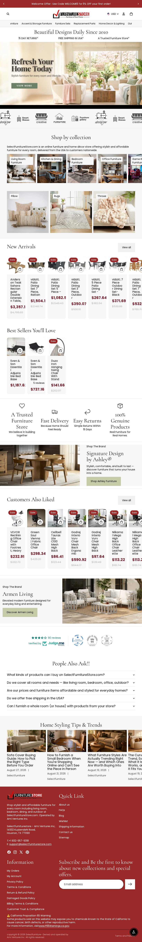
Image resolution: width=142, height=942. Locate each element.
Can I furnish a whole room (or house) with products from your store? (61, 706)
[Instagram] (15, 852)
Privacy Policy (15, 881)
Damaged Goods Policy (21, 898)
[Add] (20, 269)
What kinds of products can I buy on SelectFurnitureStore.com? (56, 675)
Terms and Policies (125, 935)
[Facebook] (9, 852)
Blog (61, 815)
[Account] (123, 14)
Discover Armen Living (20, 612)
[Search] (8, 14)
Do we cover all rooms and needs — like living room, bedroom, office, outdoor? (68, 682)
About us (64, 804)
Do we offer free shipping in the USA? (35, 698)
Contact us (66, 832)
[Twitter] (21, 852)
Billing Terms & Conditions (22, 903)
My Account (14, 876)
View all (126, 247)
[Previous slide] (4, 4)
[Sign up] (130, 884)
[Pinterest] (27, 852)
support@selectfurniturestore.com (30, 844)
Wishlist (63, 821)
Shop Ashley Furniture (104, 481)
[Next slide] (138, 4)
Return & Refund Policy (20, 892)
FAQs (62, 810)
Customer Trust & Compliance (25, 909)
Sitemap (64, 837)
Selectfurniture (33, 934)
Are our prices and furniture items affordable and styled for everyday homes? (67, 690)
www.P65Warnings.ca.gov (54, 926)
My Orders (13, 870)
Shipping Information (71, 826)
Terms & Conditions (19, 887)
